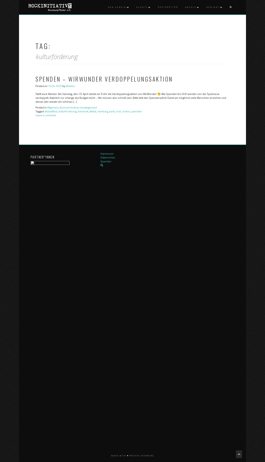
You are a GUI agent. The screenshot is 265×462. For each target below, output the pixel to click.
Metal (93, 111)
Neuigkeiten (168, 7)
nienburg (102, 111)
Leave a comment (46, 115)
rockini (126, 111)
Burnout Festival (69, 107)
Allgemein (53, 107)
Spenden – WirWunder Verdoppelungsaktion (104, 79)
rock (118, 111)
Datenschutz (107, 157)
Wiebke (70, 86)
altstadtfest (50, 111)
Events (142, 7)
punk (112, 111)
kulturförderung (68, 111)
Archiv (190, 7)
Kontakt (213, 7)
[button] (230, 7)
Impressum (106, 153)
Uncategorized (88, 107)
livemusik (83, 111)
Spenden (105, 161)
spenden (136, 111)
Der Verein (117, 7)
